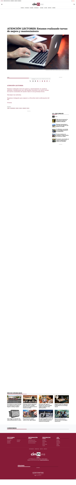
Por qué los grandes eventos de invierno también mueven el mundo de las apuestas (46, 420)
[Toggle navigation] (2, 4)
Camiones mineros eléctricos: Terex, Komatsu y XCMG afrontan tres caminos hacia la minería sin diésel (30, 406)
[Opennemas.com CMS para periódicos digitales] (38, 473)
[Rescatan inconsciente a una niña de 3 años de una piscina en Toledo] (54, 125)
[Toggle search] (74, 4)
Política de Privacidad (32, 441)
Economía (18, 440)
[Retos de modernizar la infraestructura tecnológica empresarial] (62, 413)
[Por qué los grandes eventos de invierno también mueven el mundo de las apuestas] (46, 413)
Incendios (19, 0)
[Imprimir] (35, 81)
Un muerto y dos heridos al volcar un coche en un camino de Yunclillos (62, 140)
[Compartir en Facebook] (37, 81)
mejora (8, 108)
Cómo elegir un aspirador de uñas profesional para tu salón (14, 419)
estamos (20, 108)
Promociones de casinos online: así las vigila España (29, 419)
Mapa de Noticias (7, 0)
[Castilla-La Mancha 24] (38, 4)
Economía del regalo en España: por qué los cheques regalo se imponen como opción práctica (45, 406)
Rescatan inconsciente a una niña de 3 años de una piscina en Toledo (62, 125)
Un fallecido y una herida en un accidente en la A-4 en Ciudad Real (62, 130)
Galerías (58, 445)
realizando (24, 108)
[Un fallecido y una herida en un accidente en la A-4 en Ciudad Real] (54, 130)
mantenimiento (12, 108)
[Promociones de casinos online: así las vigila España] (30, 413)
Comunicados (31, 448)
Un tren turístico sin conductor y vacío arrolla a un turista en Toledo (62, 135)
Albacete (44, 440)
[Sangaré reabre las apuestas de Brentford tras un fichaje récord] (62, 399)
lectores (28, 108)
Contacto (45, 448)
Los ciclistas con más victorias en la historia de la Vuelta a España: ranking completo (14, 405)
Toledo (43, 445)
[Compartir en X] (40, 81)
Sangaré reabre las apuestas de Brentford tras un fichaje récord (61, 405)
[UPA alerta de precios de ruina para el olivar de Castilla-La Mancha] (54, 120)
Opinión (57, 440)
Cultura (18, 441)
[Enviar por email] (33, 81)
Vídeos (57, 444)
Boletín (41, 448)
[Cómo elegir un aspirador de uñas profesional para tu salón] (14, 413)
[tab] (53, 117)
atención (17, 108)
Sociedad (8, 441)
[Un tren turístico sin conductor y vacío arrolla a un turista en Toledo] (54, 135)
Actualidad (9, 440)
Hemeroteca (37, 448)
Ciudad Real (44, 441)
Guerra (15, 0)
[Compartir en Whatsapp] (49, 81)
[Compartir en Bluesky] (42, 81)
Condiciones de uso (31, 440)
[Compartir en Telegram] (45, 81)
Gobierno (12, 0)
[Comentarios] (30, 81)
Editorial (58, 441)
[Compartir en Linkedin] (47, 81)
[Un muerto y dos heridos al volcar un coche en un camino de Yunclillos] (54, 140)
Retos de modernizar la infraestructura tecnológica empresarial (61, 420)
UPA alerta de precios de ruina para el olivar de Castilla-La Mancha (62, 120)
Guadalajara (44, 444)
